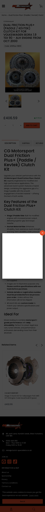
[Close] (42, 233)
